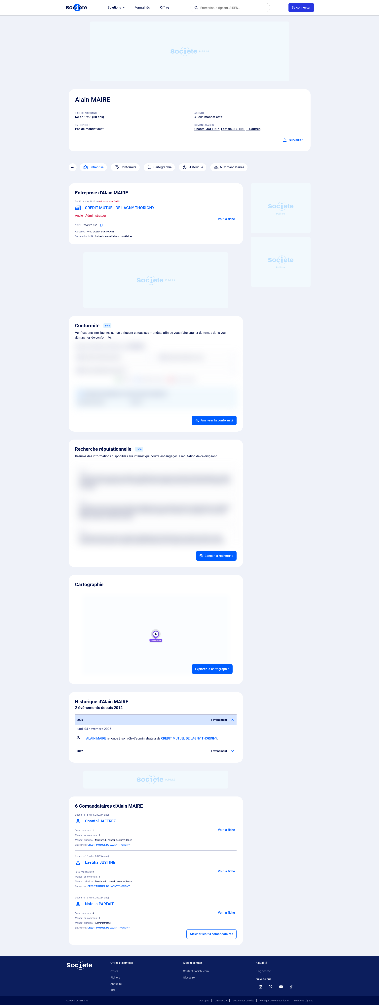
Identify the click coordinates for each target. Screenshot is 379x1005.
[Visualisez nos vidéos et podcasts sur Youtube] (281, 986)
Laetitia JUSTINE (233, 129)
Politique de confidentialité (274, 1000)
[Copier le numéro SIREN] (101, 225)
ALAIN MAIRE (96, 738)
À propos (204, 1000)
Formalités (142, 7)
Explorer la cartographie (212, 669)
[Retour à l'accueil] (79, 965)
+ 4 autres (253, 129)
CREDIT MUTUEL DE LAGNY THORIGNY (189, 738)
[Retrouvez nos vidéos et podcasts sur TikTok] (291, 986)
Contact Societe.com (196, 971)
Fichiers (115, 977)
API (112, 990)
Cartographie (162, 167)
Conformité (128, 167)
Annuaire (116, 983)
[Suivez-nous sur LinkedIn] (260, 986)
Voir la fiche (226, 219)
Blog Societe (263, 971)
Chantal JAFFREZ (206, 129)
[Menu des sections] (73, 167)
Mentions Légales (303, 1000)
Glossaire (189, 977)
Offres (164, 7)
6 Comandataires (232, 167)
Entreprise (96, 167)
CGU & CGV (221, 1000)
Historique (196, 167)
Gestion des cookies (243, 1000)
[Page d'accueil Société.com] (76, 8)
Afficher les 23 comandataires (211, 934)
